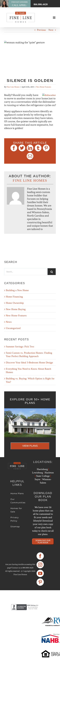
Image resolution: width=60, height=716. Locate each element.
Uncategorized (13, 328)
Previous (41, 29)
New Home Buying (16, 309)
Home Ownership (15, 302)
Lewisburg (37, 472)
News (9, 321)
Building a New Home (17, 290)
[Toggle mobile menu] (54, 17)
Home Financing (14, 296)
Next (50, 29)
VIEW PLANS (30, 445)
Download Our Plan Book (42, 541)
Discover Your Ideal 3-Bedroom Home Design (29, 362)
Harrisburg (42, 469)
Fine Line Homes (13, 87)
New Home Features (43, 87)
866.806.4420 (28, 568)
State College (43, 476)
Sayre (37, 479)
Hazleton (49, 472)
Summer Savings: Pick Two (20, 346)
